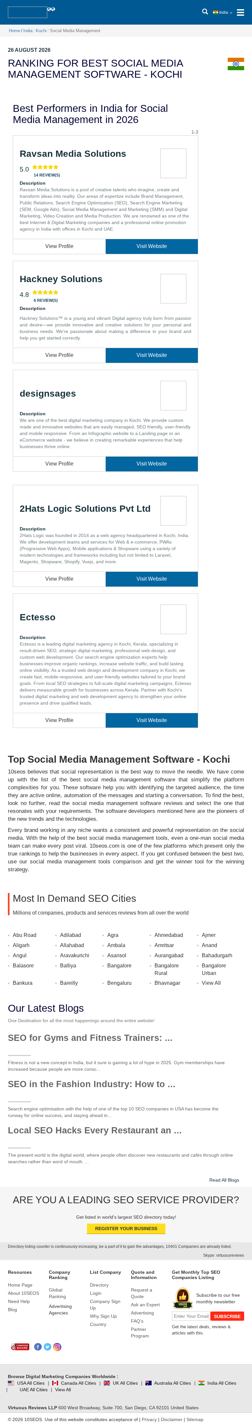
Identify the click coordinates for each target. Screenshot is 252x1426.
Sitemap (194, 1419)
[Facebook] (38, 1347)
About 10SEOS (23, 1293)
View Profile (59, 246)
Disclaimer (171, 1419)
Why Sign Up (103, 1316)
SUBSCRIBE (227, 1316)
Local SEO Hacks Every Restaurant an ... (95, 1130)
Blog (12, 1309)
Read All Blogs (224, 1180)
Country (98, 1324)
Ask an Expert (145, 1304)
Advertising (142, 1312)
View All (211, 983)
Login (95, 1293)
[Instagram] (57, 1347)
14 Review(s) (47, 175)
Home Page (20, 1285)
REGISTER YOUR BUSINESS (126, 1228)
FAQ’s (137, 1321)
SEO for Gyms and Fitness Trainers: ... (90, 1038)
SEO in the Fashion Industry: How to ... (92, 1084)
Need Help (19, 1301)
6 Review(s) (46, 300)
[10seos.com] (27, 12)
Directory (99, 1285)
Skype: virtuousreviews (223, 1255)
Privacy (149, 1419)
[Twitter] (48, 1347)
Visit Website (151, 246)
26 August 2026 (29, 50)
